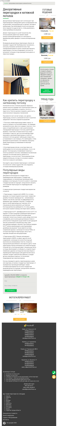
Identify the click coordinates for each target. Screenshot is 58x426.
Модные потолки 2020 (12, 375)
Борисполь (9, 403)
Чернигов (8, 397)
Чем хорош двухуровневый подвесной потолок (18, 379)
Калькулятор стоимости (10, 413)
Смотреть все (20, 319)
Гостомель (9, 407)
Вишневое (8, 404)
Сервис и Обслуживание (10, 417)
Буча (7, 399)
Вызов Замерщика (47, 90)
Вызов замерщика (8, 415)
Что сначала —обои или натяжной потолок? (17, 378)
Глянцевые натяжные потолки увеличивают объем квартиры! (22, 376)
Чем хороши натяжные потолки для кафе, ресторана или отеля (22, 381)
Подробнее (47, 37)
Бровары (8, 400)
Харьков (8, 396)
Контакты (6, 419)
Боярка (8, 401)
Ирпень (8, 409)
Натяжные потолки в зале (12, 374)
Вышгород (8, 406)
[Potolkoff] (29, 326)
